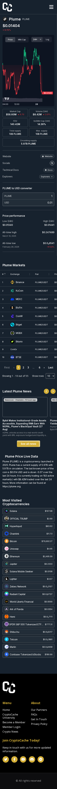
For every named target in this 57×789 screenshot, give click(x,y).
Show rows (38, 376)
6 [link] (39, 367)
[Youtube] (23, 759)
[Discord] (32, 759)
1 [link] (18, 367)
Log (47, 39)
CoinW (19, 316)
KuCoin (19, 290)
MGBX (19, 333)
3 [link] (28, 367)
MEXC (19, 299)
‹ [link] (13, 367)
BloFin (19, 307)
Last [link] (50, 367)
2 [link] (23, 367)
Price (10, 39)
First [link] (7, 367)
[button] (5, 274)
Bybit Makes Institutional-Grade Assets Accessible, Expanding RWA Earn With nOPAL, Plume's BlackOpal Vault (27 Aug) (24, 425)
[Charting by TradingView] (7, 98)
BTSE (18, 357)
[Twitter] (6, 759)
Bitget (19, 324)
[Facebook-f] (14, 759)
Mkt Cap (22, 39)
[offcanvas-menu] (51, 7)
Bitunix (19, 341)
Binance (20, 282)
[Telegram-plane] (41, 759)
